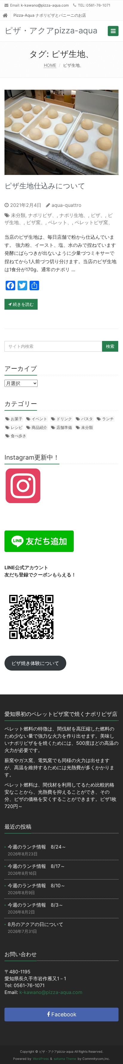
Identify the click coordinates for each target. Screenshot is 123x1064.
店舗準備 (64, 427)
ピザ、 (98, 215)
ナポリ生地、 (73, 215)
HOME (50, 65)
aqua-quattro (67, 205)
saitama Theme (65, 1059)
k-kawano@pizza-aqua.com (45, 5)
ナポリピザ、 (42, 215)
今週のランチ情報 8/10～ (36, 885)
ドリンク (64, 418)
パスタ (87, 418)
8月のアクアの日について (35, 924)
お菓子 (16, 418)
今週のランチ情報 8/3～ (35, 905)
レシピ (16, 427)
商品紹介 (39, 427)
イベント (39, 418)
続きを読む (23, 304)
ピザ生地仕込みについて (44, 186)
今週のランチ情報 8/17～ (36, 866)
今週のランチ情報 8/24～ (37, 847)
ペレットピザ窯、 (94, 222)
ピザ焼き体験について (35, 663)
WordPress (41, 1059)
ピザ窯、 (35, 222)
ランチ (108, 418)
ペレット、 (60, 222)
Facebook (63, 1014)
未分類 (18, 215)
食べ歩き (18, 435)
